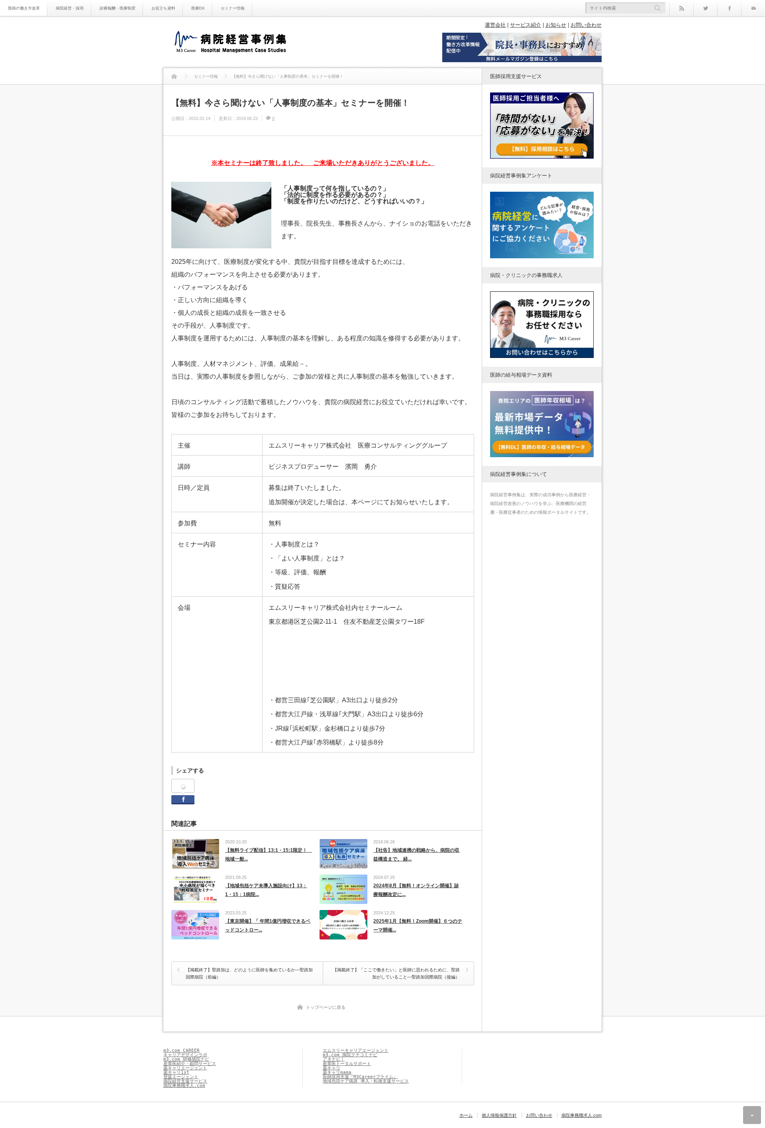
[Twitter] (705, 8)
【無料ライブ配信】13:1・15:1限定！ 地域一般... (268, 854)
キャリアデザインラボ (185, 1054)
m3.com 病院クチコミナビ (350, 1054)
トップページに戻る (325, 1007)
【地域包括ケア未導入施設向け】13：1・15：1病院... (266, 890)
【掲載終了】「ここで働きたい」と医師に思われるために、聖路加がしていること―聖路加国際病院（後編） (396, 973)
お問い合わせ (586, 25)
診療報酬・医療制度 (117, 8)
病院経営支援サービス (185, 1081)
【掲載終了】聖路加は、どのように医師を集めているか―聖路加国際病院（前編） (249, 973)
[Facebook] (729, 8)
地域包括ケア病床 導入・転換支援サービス (366, 1081)
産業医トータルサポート (347, 1063)
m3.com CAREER (181, 1050)
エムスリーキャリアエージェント (355, 1050)
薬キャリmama (337, 1072)
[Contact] (753, 8)
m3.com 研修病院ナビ (186, 1059)
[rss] (681, 8)
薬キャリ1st (176, 1072)
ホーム (466, 1115)
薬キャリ (331, 1068)
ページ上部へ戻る (752, 1115)
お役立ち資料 (163, 8)
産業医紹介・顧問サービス (189, 1063)
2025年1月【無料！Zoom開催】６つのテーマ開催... (417, 925)
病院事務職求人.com (184, 1085)
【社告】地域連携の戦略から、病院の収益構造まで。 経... (416, 854)
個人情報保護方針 (499, 1115)
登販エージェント (180, 1076)
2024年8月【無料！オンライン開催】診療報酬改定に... (416, 890)
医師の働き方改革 (24, 8)
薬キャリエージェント (185, 1068)
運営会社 (495, 25)
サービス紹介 (525, 25)
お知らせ (555, 25)
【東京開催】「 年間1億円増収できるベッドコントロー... (267, 925)
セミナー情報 (233, 8)
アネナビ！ (334, 1059)
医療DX (198, 8)
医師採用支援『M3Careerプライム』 (360, 1076)
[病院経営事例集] (230, 43)
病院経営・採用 (70, 8)
